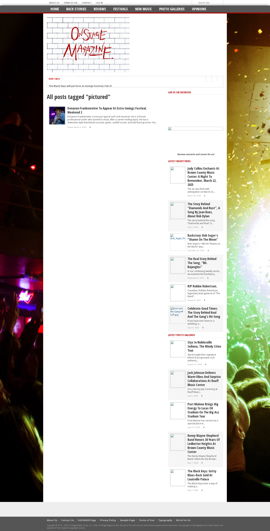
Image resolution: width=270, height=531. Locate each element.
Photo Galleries (172, 8)
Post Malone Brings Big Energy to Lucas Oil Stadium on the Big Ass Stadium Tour (203, 410)
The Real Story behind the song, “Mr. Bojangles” (202, 263)
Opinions (199, 8)
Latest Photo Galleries (181, 335)
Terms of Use (71, 2)
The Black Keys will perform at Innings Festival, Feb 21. (81, 84)
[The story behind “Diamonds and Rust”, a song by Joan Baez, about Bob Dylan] (177, 210)
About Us (54, 2)
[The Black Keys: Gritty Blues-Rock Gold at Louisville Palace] (177, 477)
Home (55, 8)
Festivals (120, 8)
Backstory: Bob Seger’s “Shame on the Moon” (203, 237)
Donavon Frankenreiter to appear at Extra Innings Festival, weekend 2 (107, 110)
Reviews (100, 8)
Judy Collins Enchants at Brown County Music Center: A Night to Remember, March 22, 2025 (203, 176)
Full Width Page (87, 520)
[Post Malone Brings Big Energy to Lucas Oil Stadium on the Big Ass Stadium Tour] (177, 410)
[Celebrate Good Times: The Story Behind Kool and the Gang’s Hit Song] (177, 311)
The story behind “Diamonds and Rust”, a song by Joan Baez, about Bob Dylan (204, 210)
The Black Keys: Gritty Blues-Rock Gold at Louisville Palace (202, 475)
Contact (86, 2)
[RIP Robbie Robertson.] (177, 292)
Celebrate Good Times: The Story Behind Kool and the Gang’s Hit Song (204, 312)
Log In (99, 2)
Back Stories (76, 8)
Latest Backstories (179, 161)
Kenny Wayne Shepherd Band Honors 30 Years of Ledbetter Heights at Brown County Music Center (204, 443)
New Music (143, 8)
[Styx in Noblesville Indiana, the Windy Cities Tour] (177, 348)
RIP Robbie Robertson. (202, 286)
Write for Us (183, 520)
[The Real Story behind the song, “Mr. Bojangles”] (177, 265)
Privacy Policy (108, 520)
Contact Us (67, 520)
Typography (165, 520)
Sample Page (127, 520)
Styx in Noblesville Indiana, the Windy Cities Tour (204, 346)
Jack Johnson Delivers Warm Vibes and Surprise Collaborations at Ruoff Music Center (204, 379)
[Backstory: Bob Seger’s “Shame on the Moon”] (177, 236)
